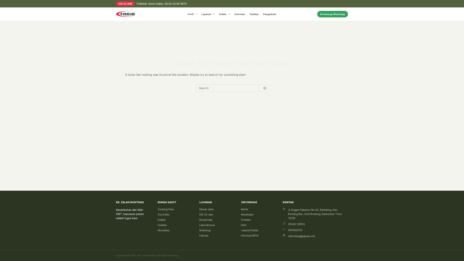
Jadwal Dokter (249, 230)
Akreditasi (163, 230)
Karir (243, 225)
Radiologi (205, 230)
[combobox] (228, 88)
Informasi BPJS (250, 235)
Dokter (223, 14)
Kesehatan (247, 214)
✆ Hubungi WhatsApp (332, 14)
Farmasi (203, 235)
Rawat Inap (205, 219)
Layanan (206, 14)
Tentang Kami (166, 209)
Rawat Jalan (206, 209)
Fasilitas (254, 14)
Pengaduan (269, 14)
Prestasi (245, 219)
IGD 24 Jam (206, 214)
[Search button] (264, 88)
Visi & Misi (163, 214)
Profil (191, 14)
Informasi (240, 14)
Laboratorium (207, 225)
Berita (244, 209)
